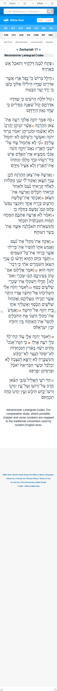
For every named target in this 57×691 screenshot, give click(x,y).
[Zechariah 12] (53, 319)
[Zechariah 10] (4, 319)
